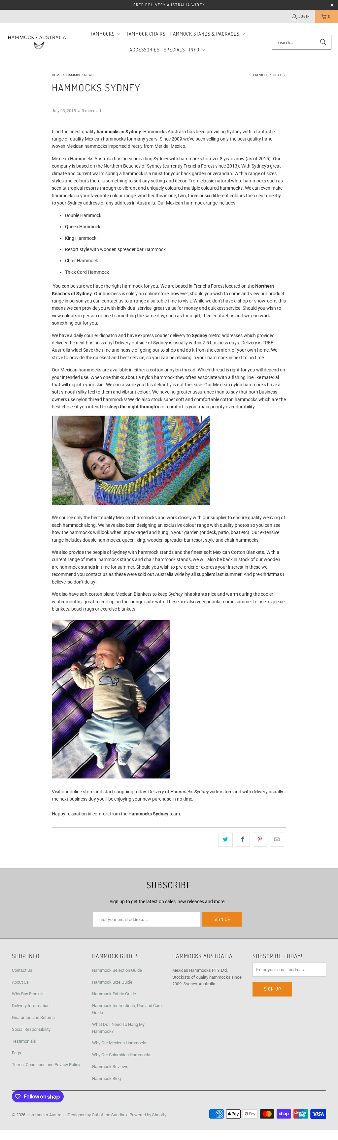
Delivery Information (31, 1005)
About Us (20, 982)
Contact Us (22, 970)
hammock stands (156, 552)
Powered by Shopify (147, 1114)
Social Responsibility (31, 1029)
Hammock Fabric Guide (114, 993)
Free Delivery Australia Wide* (169, 4)
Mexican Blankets (134, 594)
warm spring (105, 173)
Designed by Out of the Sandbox (97, 1114)
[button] (105, 34)
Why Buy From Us (28, 993)
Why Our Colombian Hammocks (122, 1054)
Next (277, 75)
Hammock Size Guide (112, 982)
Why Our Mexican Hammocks (120, 1042)
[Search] (323, 42)
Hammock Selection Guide (117, 970)
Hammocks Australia (46, 1114)
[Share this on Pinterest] (260, 839)
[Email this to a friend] (277, 839)
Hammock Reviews (110, 1066)
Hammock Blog (106, 1078)
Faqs (16, 1052)
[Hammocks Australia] (37, 42)
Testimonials (24, 1041)
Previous (260, 75)
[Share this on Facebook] (243, 839)
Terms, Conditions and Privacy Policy (46, 1064)
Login (304, 16)
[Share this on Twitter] (226, 839)
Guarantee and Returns (33, 1017)
